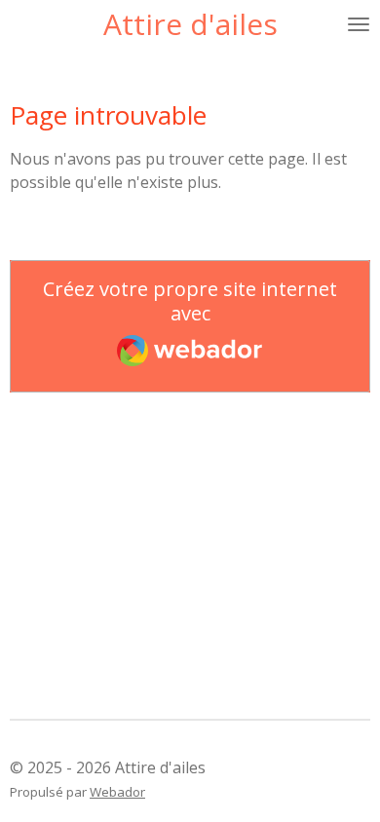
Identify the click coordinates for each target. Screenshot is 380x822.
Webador (117, 792)
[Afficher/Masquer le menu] (358, 24)
